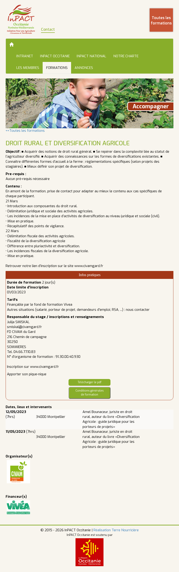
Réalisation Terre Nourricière (116, 530)
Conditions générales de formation (90, 392)
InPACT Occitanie (55, 56)
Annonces (84, 67)
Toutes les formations (161, 20)
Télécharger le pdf (89, 382)
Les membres (27, 67)
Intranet (24, 56)
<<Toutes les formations (25, 130)
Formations (57, 67)
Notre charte (125, 56)
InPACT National (91, 56)
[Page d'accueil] (21, 19)
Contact (48, 29)
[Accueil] (11, 44)
